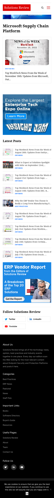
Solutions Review (10, 437)
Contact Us (8, 452)
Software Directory (11, 415)
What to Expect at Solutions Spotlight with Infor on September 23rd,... (32, 164)
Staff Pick (7, 398)
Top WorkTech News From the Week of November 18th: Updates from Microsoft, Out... (26, 76)
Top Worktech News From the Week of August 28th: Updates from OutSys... (33, 151)
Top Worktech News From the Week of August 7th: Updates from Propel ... (33, 215)
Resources (7, 425)
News (5, 393)
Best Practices (21, 206)
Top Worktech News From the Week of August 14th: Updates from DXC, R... (33, 189)
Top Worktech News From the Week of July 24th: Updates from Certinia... (33, 240)
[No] (50, 489)
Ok (27, 493)
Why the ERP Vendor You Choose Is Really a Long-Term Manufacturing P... (33, 202)
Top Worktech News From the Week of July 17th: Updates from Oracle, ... (33, 253)
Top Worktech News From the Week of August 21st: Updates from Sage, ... (33, 176)
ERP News (10, 68)
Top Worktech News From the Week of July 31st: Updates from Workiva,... (33, 227)
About (5, 442)
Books (5, 410)
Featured (7, 388)
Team (5, 447)
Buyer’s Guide (9, 420)
